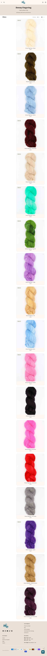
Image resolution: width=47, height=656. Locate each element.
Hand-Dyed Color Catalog (29, 630)
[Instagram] (5, 631)
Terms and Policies (5, 650)
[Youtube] (7, 631)
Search (3, 643)
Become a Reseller (5, 639)
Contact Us (26, 632)
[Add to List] (43, 20)
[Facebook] (3, 631)
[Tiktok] (9, 631)
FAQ (25, 627)
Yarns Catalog (26, 629)
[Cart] (45, 2)
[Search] (4, 2)
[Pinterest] (12, 631)
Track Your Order (27, 625)
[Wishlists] (43, 652)
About (3, 637)
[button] (38, 17)
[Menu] (1, 2)
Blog (3, 641)
